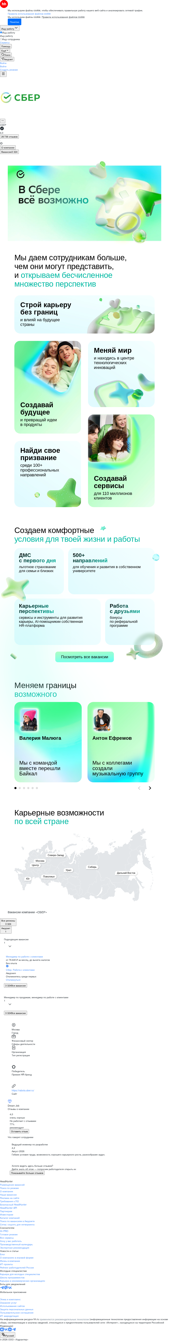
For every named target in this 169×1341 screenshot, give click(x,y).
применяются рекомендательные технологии (64, 1319)
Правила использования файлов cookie (63, 17)
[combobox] (7, 1335)
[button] (3, 63)
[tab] (8, 147)
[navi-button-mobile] (3, 74)
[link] (6, 55)
